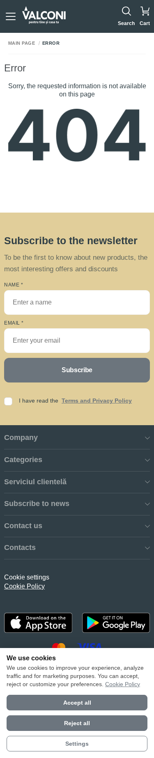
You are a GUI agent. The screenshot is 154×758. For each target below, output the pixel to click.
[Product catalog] (10, 16)
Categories (23, 460)
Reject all (77, 723)
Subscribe (77, 369)
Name (13, 285)
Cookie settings (26, 577)
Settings (77, 743)
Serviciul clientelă (35, 482)
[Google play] (116, 623)
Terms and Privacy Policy (97, 400)
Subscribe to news (36, 503)
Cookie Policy (24, 586)
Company (21, 437)
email (14, 323)
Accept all (77, 702)
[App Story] (38, 623)
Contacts (20, 547)
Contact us (23, 526)
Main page (21, 43)
